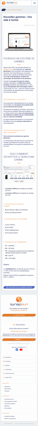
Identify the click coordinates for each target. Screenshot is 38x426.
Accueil (8, 9)
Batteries (8, 365)
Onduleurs (8, 361)
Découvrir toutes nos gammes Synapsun (20, 287)
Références (7, 406)
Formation (6, 391)
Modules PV (8, 357)
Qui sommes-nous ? (9, 399)
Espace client (8, 377)
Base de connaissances (10, 418)
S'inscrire (18, 339)
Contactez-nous (20, 315)
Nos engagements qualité (10, 401)
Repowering (8, 369)
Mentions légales (8, 423)
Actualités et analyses (16, 9)
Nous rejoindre (7, 408)
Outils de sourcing (9, 373)
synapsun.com (8, 69)
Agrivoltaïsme (7, 388)
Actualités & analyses (9, 416)
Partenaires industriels (9, 403)
